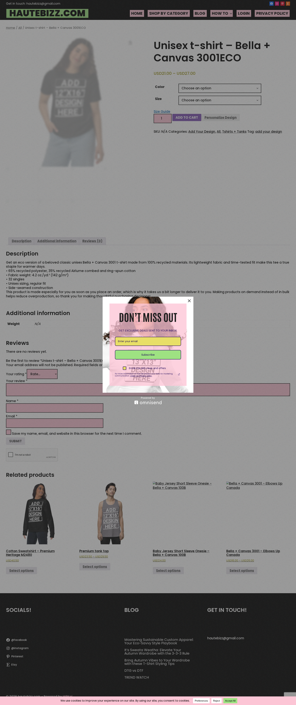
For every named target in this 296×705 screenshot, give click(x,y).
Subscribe (148, 355)
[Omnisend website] (148, 400)
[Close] (189, 301)
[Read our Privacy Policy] (179, 374)
